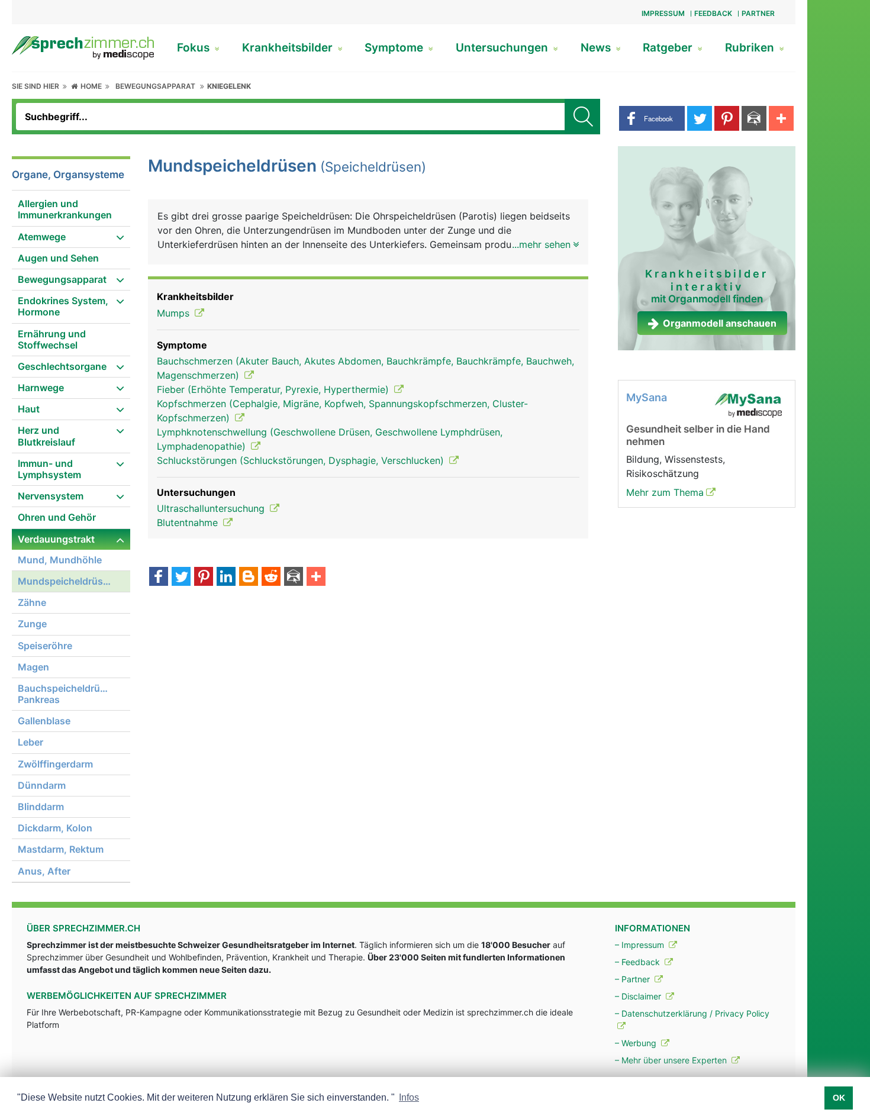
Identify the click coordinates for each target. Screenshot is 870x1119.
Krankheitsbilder (289, 47)
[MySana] (748, 405)
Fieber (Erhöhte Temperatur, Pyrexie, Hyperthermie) (274, 389)
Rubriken (751, 47)
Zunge (32, 624)
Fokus (194, 47)
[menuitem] (71, 210)
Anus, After (44, 871)
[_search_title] (582, 116)
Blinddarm (41, 806)
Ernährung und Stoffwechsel (52, 339)
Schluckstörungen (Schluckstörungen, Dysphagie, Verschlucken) (302, 460)
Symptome (395, 47)
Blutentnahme (189, 522)
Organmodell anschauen (719, 323)
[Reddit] (271, 577)
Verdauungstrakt (56, 539)
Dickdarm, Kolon (55, 828)
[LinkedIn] (226, 577)
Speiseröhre (45, 646)
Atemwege (42, 237)
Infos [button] (409, 1097)
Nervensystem (50, 496)
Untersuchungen (503, 47)
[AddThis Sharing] (316, 577)
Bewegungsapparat (155, 86)
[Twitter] (181, 577)
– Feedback (638, 962)
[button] (652, 118)
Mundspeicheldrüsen (66, 581)
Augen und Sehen (58, 258)
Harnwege (41, 388)
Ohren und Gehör (57, 517)
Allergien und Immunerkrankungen (65, 209)
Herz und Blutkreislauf (46, 435)
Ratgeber (669, 47)
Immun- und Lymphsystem (49, 469)
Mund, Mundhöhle (60, 560)
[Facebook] (158, 577)
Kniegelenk (229, 86)
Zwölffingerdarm (55, 764)
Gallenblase (44, 721)
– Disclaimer (639, 996)
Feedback (713, 13)
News (597, 47)
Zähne (32, 602)
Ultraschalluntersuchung (212, 508)
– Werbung (637, 1043)
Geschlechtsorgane (62, 366)
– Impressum (640, 945)
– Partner (633, 979)
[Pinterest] (203, 577)
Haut (29, 409)
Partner (758, 13)
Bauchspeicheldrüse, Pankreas (66, 693)
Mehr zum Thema (665, 492)
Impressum (663, 13)
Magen (33, 667)
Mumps (174, 313)
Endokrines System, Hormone (63, 306)
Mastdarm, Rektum (61, 849)
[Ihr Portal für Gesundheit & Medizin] (83, 47)
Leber (30, 742)
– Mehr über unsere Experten (672, 1060)
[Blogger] (248, 577)
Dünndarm (42, 785)
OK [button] (839, 1097)
